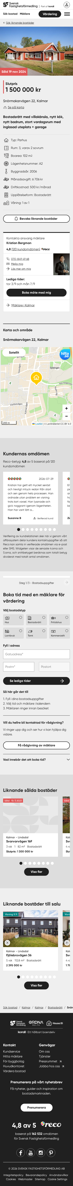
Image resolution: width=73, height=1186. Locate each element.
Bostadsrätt (55, 1007)
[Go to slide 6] (41, 529)
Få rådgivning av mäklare (36, 745)
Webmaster (25, 1179)
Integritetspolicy (14, 1175)
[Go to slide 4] (32, 529)
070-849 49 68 (20, 258)
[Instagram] (41, 1152)
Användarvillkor (58, 1175)
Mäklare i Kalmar (23, 305)
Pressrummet (48, 1061)
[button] (67, 14)
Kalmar (26, 1007)
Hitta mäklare (12, 1056)
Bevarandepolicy (37, 1175)
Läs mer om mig (21, 268)
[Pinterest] (51, 1152)
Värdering (50, 14)
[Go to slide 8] (49, 529)
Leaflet (38, 423)
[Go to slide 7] (45, 529)
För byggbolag (13, 1061)
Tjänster (44, 1056)
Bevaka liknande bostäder (38, 219)
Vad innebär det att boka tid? (24, 759)
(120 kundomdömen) (25, 249)
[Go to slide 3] (27, 529)
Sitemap (40, 1179)
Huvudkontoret (13, 1066)
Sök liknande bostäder (20, 22)
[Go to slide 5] (36, 529)
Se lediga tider (20, 681)
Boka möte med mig (36, 292)
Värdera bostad (14, 1071)
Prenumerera (36, 1107)
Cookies (11, 1179)
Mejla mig (17, 263)
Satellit (14, 352)
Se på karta (16, 107)
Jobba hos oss (49, 1066)
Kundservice (11, 1051)
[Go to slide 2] (23, 529)
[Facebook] (20, 1152)
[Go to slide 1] (18, 529)
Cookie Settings (57, 1179)
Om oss (44, 1051)
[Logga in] (67, 5)
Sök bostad (10, 13)
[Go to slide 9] (54, 529)
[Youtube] (30, 1152)
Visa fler (36, 872)
